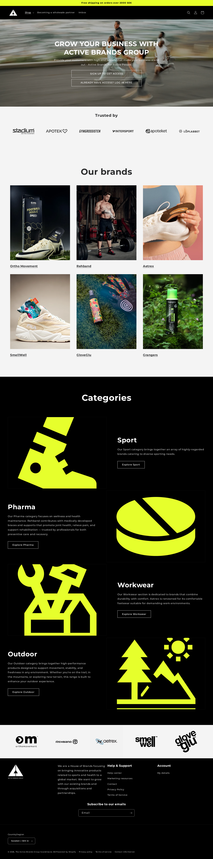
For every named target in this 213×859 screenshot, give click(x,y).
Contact (112, 784)
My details (163, 773)
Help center (114, 773)
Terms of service (104, 852)
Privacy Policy (115, 789)
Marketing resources (119, 778)
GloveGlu (84, 355)
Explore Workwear (134, 614)
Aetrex (148, 266)
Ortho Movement (24, 266)
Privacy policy (85, 852)
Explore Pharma (23, 544)
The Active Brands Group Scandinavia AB (36, 852)
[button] (29, 12)
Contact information (125, 852)
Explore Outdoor (23, 692)
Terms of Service (117, 795)
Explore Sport (131, 464)
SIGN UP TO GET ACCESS (106, 73)
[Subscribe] (131, 813)
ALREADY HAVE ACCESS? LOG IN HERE (106, 82)
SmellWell (18, 355)
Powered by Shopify (66, 852)
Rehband (84, 266)
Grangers (150, 355)
